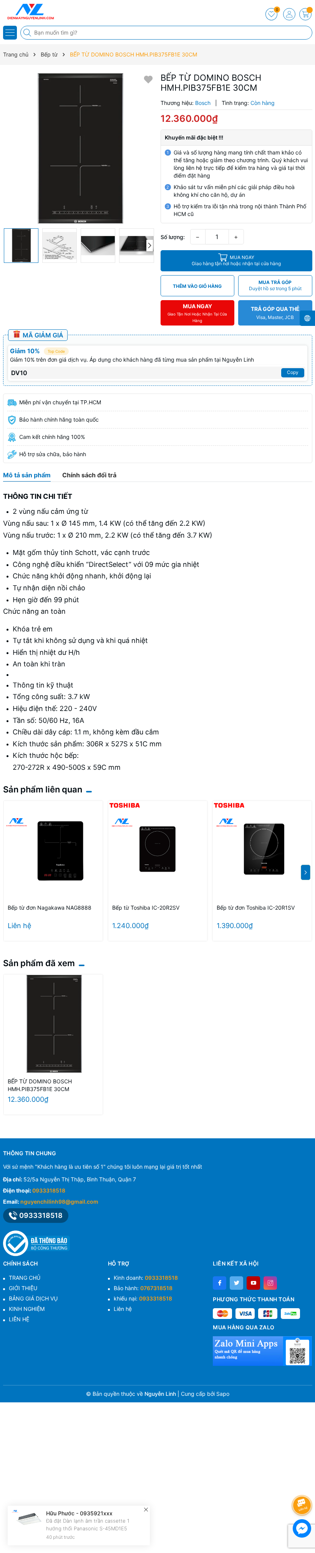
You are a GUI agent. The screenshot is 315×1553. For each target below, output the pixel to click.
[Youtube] (253, 1283)
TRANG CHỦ (24, 1277)
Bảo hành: (143, 1288)
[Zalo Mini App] (262, 1351)
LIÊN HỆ (19, 1319)
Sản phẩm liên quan (42, 789)
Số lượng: (173, 237)
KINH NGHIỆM (27, 1309)
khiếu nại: (143, 1298)
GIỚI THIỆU (23, 1288)
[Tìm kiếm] (28, 33)
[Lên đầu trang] (303, 1485)
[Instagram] (270, 1283)
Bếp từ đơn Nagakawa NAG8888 (49, 907)
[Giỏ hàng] (305, 14)
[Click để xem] (79, 148)
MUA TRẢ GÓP (275, 285)
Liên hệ (123, 1309)
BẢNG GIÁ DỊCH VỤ (33, 1298)
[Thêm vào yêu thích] (148, 79)
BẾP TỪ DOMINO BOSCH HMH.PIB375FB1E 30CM (40, 1085)
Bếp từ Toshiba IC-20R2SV (145, 907)
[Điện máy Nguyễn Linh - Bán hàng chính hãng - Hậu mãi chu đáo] (29, 11)
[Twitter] (236, 1283)
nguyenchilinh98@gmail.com (59, 1201)
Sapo (222, 1393)
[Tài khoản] (289, 14)
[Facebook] (219, 1283)
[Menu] (10, 33)
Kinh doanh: (146, 1277)
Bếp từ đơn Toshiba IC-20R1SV (256, 907)
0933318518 (48, 1190)
